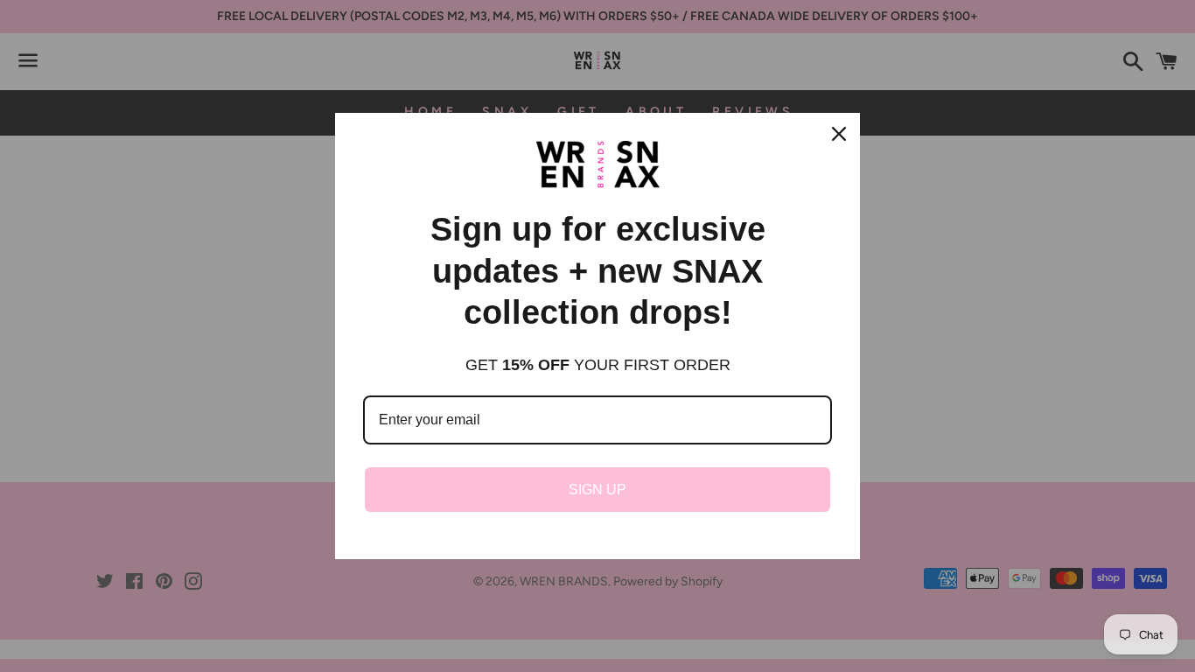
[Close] (839, 134)
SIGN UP (597, 489)
